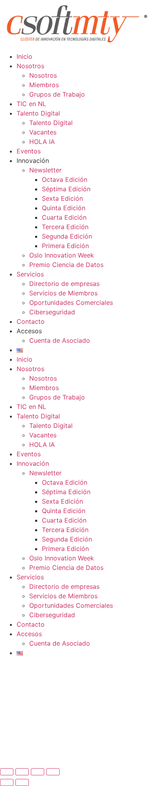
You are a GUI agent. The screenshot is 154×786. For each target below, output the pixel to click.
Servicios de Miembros (63, 293)
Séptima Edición (66, 189)
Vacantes (42, 132)
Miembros (44, 85)
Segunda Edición (67, 236)
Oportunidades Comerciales (71, 302)
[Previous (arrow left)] (6, 782)
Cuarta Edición (64, 217)
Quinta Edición (63, 208)
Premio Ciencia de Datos (66, 265)
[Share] (22, 771)
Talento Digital (38, 113)
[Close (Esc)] (6, 771)
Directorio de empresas (64, 284)
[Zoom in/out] (53, 771)
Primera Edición (65, 246)
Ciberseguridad (52, 312)
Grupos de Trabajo (57, 94)
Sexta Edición (62, 198)
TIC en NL (31, 104)
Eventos (29, 151)
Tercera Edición (65, 227)
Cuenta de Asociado (59, 340)
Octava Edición (64, 179)
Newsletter (45, 170)
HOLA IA (42, 142)
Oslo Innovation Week (61, 255)
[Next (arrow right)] (22, 782)
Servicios (30, 274)
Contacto (31, 321)
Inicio (24, 56)
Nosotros (30, 66)
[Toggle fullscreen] (37, 771)
